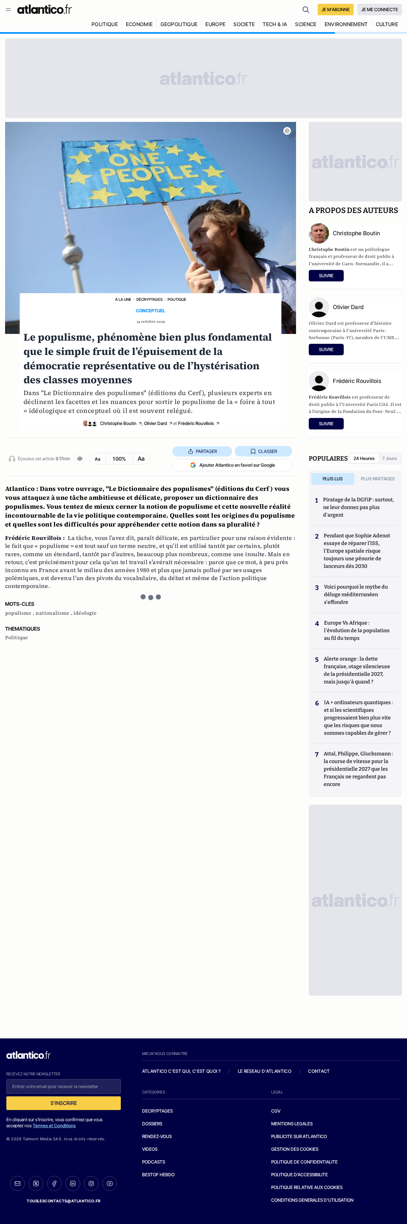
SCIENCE (305, 24)
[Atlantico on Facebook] (54, 1183)
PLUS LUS (333, 478)
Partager (206, 451)
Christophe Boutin (118, 423)
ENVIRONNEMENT (346, 24)
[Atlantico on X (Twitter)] (36, 1183)
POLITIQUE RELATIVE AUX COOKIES (306, 1187)
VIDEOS (149, 1149)
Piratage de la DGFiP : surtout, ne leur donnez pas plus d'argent (358, 507)
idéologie (85, 613)
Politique (177, 299)
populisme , (20, 613)
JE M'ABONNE (335, 9)
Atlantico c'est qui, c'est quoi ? (181, 1071)
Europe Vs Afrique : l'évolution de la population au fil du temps (357, 630)
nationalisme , (54, 613)
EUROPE (215, 24)
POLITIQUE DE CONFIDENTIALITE (304, 1161)
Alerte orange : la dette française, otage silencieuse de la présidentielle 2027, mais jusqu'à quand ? (357, 670)
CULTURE (387, 24)
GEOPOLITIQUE (179, 24)
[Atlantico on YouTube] (109, 1183)
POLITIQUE (105, 24)
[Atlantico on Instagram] (91, 1183)
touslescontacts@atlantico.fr (63, 1201)
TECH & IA (275, 24)
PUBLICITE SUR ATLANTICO (299, 1136)
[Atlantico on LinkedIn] (73, 1183)
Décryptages (149, 299)
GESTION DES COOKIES (294, 1149)
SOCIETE (244, 24)
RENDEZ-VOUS (157, 1136)
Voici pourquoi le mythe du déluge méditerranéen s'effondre (356, 594)
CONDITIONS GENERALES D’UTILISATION (312, 1200)
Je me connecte (379, 9)
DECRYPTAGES (157, 1111)
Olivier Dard (155, 423)
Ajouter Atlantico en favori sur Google (237, 465)
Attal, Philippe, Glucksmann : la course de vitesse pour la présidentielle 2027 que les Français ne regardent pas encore (358, 769)
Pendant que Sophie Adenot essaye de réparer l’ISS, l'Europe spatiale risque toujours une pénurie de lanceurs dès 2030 (357, 551)
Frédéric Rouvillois (196, 423)
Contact (319, 1071)
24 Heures (364, 458)
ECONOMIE (139, 24)
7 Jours (389, 458)
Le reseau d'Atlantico (264, 1071)
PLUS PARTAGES (378, 478)
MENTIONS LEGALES (292, 1123)
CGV (275, 1111)
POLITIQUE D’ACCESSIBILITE (299, 1174)
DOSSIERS (152, 1123)
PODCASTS (153, 1161)
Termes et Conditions (54, 1125)
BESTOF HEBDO (158, 1174)
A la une (123, 299)
